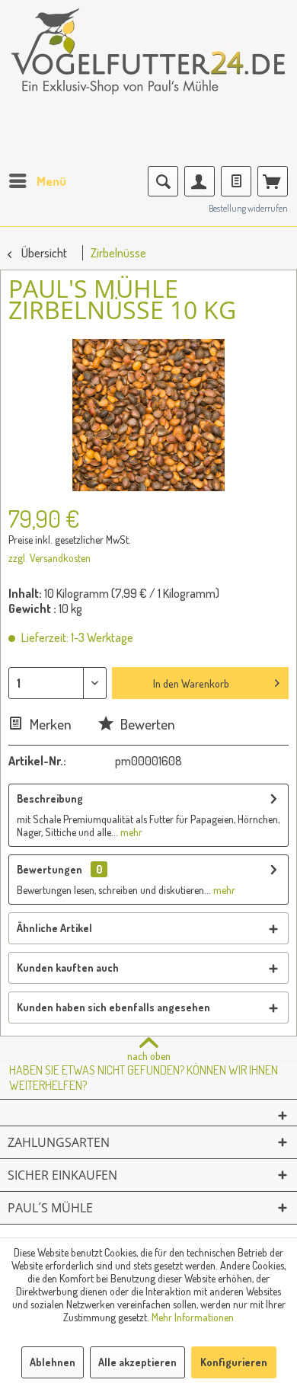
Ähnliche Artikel (54, 927)
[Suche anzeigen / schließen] (163, 181)
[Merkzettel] (236, 181)
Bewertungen (49, 869)
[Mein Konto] (199, 181)
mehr (130, 832)
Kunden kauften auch (68, 967)
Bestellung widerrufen (248, 208)
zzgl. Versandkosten (49, 557)
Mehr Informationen (193, 1317)
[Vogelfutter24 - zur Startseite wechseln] (148, 61)
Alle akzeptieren (137, 1362)
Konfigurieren (233, 1362)
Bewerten (146, 723)
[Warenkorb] (272, 181)
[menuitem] (37, 181)
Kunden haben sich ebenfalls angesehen (113, 1007)
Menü (51, 181)
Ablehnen (52, 1362)
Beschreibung (50, 798)
